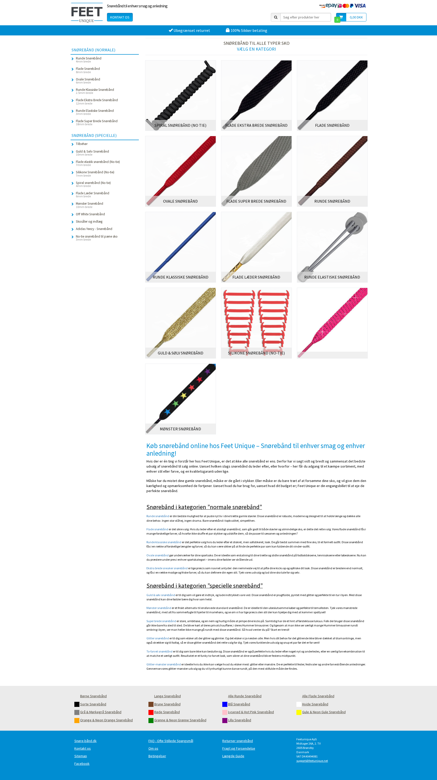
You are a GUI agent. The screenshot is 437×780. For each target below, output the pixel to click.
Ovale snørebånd (157, 555)
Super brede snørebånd (161, 621)
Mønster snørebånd (158, 608)
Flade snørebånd (157, 529)
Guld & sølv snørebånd (160, 595)
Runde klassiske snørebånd (163, 542)
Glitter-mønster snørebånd (163, 664)
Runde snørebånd (157, 516)
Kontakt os (119, 17)
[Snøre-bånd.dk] (87, 13)
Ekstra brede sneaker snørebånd (167, 568)
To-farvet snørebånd (159, 651)
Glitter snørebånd (157, 638)
